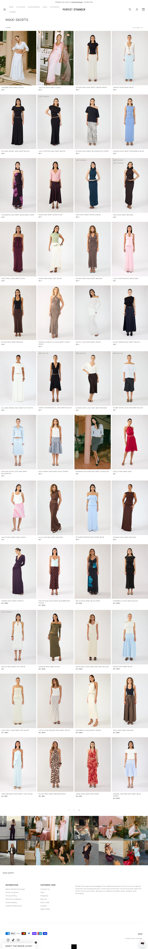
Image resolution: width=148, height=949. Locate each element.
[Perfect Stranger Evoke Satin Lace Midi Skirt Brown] (92, 378)
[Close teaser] (36, 942)
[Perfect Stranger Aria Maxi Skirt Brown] (130, 185)
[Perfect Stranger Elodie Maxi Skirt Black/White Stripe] (92, 121)
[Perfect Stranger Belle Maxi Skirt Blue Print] (92, 571)
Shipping (44, 896)
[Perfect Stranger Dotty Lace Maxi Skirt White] (92, 312)
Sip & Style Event (77, 2)
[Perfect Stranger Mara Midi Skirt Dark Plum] (55, 185)
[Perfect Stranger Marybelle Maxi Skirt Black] (130, 571)
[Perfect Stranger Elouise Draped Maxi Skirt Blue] (92, 508)
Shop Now (12, 828)
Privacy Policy (11, 896)
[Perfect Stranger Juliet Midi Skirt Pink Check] (18, 508)
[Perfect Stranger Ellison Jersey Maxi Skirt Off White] (18, 378)
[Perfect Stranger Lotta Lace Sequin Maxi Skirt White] (55, 701)
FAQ (42, 892)
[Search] (130, 9)
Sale (45, 7)
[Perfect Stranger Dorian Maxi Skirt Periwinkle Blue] (130, 121)
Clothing (20, 7)
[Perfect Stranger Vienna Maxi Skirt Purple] (18, 571)
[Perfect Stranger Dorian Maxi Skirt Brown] (130, 508)
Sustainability (11, 902)
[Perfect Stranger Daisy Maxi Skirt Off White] (55, 249)
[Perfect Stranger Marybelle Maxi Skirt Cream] (92, 701)
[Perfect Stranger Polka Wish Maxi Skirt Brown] (92, 249)
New (11, 7)
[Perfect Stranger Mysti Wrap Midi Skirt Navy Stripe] (55, 442)
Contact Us (45, 889)
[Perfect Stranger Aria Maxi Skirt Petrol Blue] (92, 185)
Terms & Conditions (14, 899)
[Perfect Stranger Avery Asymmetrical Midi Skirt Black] (55, 378)
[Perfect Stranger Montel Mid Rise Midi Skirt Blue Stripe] (130, 764)
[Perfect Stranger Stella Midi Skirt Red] (130, 442)
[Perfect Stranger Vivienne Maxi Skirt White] (18, 58)
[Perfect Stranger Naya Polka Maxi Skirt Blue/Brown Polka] (55, 571)
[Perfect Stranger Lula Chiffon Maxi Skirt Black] (55, 121)
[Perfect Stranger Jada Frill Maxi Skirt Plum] (18, 249)
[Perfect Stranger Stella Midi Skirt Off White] (18, 637)
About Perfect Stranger (15, 889)
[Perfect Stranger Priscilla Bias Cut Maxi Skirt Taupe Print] (55, 312)
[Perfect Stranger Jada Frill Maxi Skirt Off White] (18, 701)
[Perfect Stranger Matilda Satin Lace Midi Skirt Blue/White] (18, 442)
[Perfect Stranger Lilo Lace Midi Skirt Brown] (55, 508)
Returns (43, 899)
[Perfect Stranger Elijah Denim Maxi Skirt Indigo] (130, 312)
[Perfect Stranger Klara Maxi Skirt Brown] (18, 312)
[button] (4, 9)
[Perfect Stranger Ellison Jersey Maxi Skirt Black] (18, 121)
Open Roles (45, 909)
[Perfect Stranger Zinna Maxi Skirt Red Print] (92, 764)
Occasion (54, 7)
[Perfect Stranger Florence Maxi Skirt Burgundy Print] (18, 185)
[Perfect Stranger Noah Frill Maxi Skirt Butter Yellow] (92, 637)
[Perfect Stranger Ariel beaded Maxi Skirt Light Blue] (18, 764)
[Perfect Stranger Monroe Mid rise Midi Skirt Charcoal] (92, 442)
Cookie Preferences (14, 906)
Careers (43, 906)
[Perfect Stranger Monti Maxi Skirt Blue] (130, 637)
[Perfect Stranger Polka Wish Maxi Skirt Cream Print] (92, 58)
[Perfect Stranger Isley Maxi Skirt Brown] (130, 701)
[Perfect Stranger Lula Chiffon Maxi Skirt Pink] (130, 249)
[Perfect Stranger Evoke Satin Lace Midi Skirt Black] (130, 378)
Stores (12, 12)
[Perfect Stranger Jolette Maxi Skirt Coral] (55, 58)
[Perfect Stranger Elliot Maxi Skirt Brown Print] (55, 764)
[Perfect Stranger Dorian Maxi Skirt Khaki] (55, 637)
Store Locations (12, 892)
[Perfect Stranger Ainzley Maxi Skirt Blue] (130, 58)
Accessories (34, 7)
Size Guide (44, 902)
